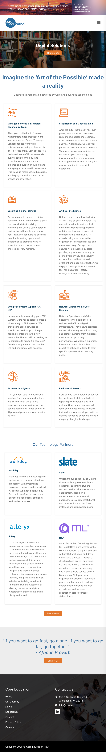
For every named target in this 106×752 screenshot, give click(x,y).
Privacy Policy (13, 722)
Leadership (11, 711)
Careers (9, 727)
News (8, 706)
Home (8, 696)
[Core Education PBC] (15, 22)
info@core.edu (67, 705)
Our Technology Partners (53, 444)
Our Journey (12, 701)
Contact (9, 717)
